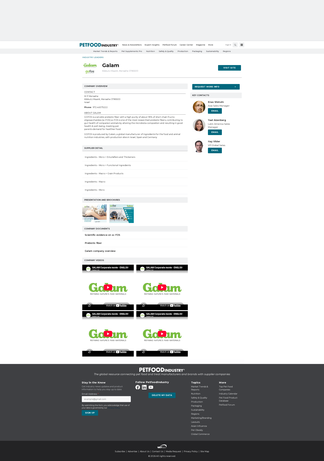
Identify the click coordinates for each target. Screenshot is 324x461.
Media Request (173, 451)
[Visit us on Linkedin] (144, 387)
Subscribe (120, 451)
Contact (89, 92)
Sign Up (90, 413)
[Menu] (241, 44)
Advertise (132, 451)
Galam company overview (100, 251)
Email (214, 111)
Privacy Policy (191, 451)
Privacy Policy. (114, 408)
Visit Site (229, 68)
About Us (144, 451)
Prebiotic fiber (93, 243)
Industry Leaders (93, 57)
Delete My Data (162, 395)
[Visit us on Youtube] (151, 387)
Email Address (90, 394)
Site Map (204, 451)
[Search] (235, 44)
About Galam (92, 113)
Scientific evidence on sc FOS (102, 235)
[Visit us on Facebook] (137, 387)
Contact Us (157, 451)
